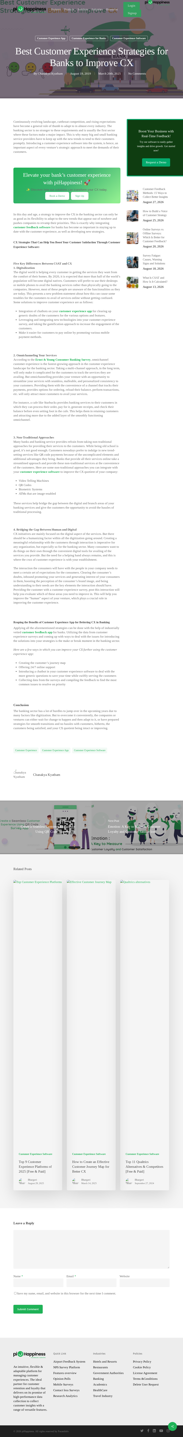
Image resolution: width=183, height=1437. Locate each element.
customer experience (26, 750)
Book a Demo (57, 195)
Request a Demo (156, 162)
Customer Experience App (51, 38)
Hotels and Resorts (105, 1361)
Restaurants (100, 1367)
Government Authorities (108, 1373)
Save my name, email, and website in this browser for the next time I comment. (66, 1293)
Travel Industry (103, 1396)
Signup (132, 13)
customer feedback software (32, 227)
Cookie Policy (142, 1367)
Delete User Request (146, 1384)
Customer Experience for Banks (89, 38)
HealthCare (100, 1390)
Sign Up (79, 195)
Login (131, 5)
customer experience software (40, 472)
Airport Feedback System (69, 1361)
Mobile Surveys (63, 1384)
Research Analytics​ (65, 1396)
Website (125, 1276)
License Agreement (145, 1373)
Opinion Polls (62, 1378)
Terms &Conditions (145, 1378)
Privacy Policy (142, 1361)
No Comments (137, 73)
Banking (98, 1378)
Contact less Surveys (66, 1390)
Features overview (64, 1373)
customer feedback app (37, 632)
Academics (100, 1384)
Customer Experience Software (129, 38)
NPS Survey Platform (66, 1367)
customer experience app (75, 311)
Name (18, 1276)
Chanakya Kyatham (50, 73)
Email (71, 1276)
